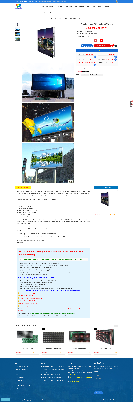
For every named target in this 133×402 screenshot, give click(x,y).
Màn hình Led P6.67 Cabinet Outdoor (106, 210)
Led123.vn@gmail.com (75, 381)
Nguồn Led (18, 383)
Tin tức (44, 12)
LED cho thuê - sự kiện (22, 372)
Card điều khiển (20, 377)
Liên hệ (51, 12)
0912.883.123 (108, 59)
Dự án (100, 6)
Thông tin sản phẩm (23, 187)
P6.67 (87, 36)
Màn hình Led (85, 74)
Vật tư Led (19, 388)
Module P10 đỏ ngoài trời (79, 348)
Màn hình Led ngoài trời (76, 18)
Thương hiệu (108, 6)
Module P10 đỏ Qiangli (105, 348)
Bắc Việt (57, 399)
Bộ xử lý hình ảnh (20, 380)
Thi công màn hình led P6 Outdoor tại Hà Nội (53, 366)
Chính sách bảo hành (48, 6)
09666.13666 (89, 54)
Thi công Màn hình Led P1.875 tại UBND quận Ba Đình (53, 372)
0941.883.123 (111, 54)
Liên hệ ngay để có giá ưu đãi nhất (97, 50)
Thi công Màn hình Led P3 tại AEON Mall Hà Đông (53, 374)
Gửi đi (99, 392)
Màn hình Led (91, 6)
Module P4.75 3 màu (27, 348)
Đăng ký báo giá (5, 399)
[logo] (18, 4)
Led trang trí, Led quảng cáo (23, 385)
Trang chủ (60, 6)
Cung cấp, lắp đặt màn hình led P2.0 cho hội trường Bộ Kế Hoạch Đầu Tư (53, 369)
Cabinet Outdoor (98, 74)
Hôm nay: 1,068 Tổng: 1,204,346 (24, 400)
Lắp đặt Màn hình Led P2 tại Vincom (51, 377)
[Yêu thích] (112, 45)
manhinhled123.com (75, 377)
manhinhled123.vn (86, 377)
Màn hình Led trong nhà (22, 366)
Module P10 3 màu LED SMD (53, 348)
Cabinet (18, 374)
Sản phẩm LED (79, 6)
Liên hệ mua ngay (102, 46)
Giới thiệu (69, 6)
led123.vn (70, 379)
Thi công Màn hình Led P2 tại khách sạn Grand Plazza (53, 380)
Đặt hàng (88, 46)
